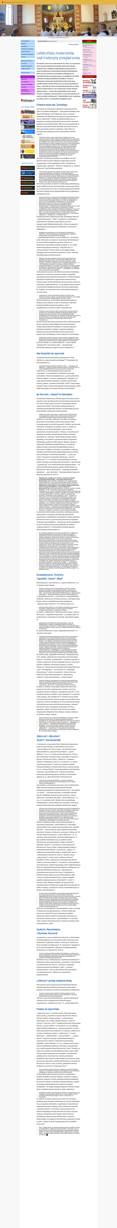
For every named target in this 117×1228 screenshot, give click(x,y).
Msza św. (85, 70)
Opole (87, 69)
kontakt (23, 57)
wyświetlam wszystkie (89, 42)
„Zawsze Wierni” (25, 51)
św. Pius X (24, 63)
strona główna (25, 41)
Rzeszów (88, 49)
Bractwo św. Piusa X (26, 60)
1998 (52, 41)
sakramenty (24, 46)
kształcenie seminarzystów (25, 90)
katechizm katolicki (26, 66)
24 (55, 41)
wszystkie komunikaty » (89, 76)
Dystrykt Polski (25, 72)
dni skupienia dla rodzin (88, 47)
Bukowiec (88, 73)
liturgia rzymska (25, 68)
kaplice (24, 43)
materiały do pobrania (27, 49)
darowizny (24, 79)
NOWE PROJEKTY (26, 93)
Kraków (90, 59)
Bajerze (90, 64)
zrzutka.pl (24, 87)
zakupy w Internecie (26, 84)
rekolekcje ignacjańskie (27, 54)
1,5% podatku (25, 81)
